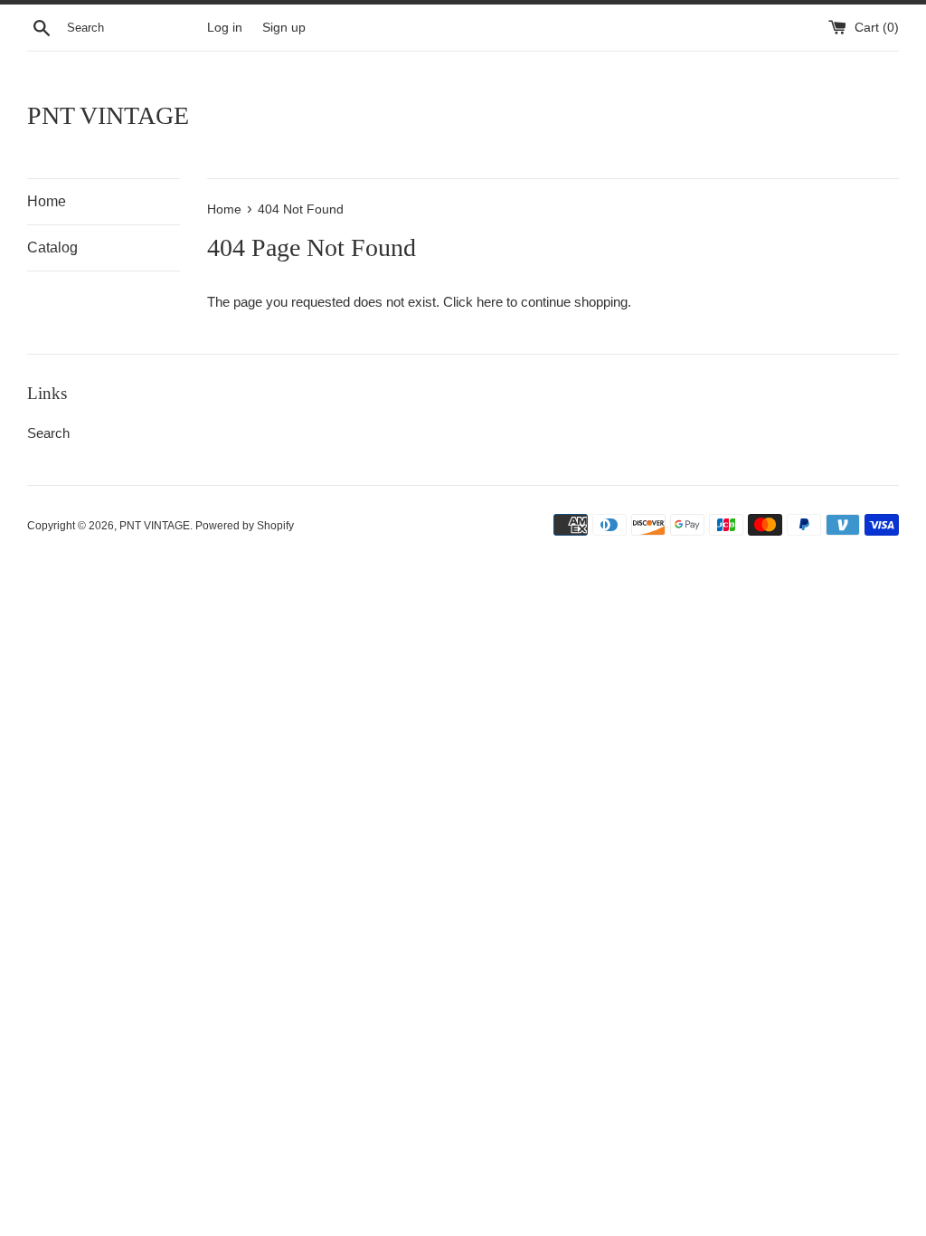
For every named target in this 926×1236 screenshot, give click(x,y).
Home (46, 201)
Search (48, 433)
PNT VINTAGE (108, 115)
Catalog (52, 247)
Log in (224, 27)
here (490, 301)
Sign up (284, 27)
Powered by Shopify (244, 525)
